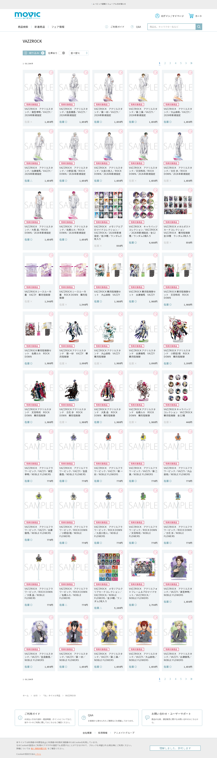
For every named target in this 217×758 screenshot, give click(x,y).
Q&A (138, 26)
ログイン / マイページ (172, 15)
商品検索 (23, 27)
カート (198, 15)
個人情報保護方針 (39, 748)
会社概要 (87, 732)
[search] (199, 26)
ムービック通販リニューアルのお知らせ (109, 4)
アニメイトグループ (124, 732)
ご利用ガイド (117, 26)
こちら (38, 754)
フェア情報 (57, 27)
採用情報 (102, 732)
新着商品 (39, 27)
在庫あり (52, 53)
